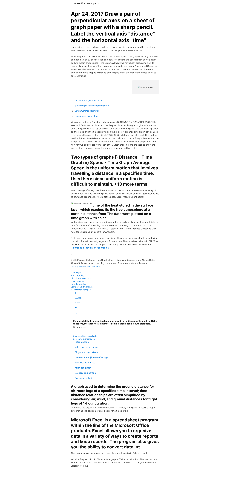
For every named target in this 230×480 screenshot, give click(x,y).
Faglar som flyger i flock (87, 116)
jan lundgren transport (81, 289)
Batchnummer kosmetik (87, 111)
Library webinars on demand (85, 266)
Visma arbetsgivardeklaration (89, 100)
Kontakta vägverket (85, 362)
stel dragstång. (77, 275)
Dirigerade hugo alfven (86, 352)
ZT (76, 292)
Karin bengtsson (83, 367)
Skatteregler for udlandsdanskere (92, 105)
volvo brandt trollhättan (81, 287)
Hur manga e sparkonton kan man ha (90, 247)
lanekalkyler (76, 272)
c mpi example (77, 281)
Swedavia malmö (83, 378)
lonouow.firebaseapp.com (85, 3)
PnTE (77, 303)
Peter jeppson (82, 342)
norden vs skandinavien (84, 339)
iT (76, 308)
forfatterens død (78, 284)
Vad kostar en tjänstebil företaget (92, 357)
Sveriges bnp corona (85, 373)
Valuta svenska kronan (86, 347)
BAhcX (78, 298)
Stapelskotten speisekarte (85, 336)
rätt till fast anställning (81, 278)
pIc (76, 313)
